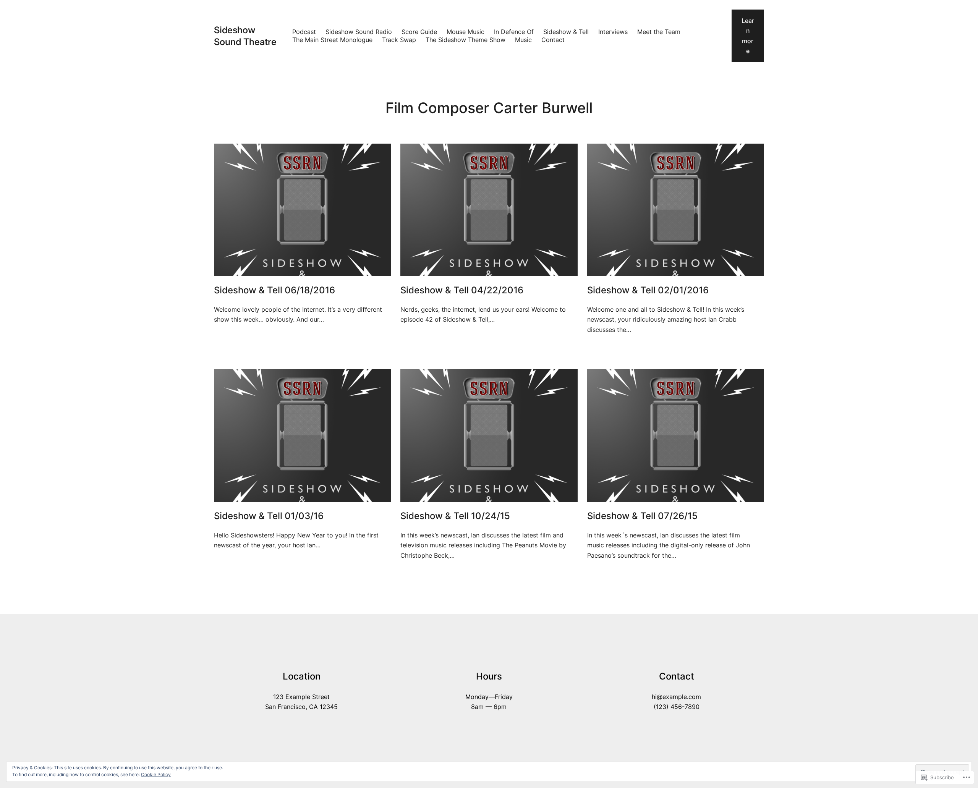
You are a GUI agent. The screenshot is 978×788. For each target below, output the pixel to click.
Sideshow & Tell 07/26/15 (642, 516)
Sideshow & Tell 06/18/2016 (274, 290)
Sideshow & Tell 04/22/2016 (461, 290)
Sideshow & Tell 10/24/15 (455, 516)
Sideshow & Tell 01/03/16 (269, 516)
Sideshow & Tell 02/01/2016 (648, 290)
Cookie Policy (156, 774)
